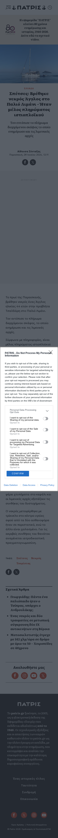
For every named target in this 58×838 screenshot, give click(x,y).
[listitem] (29, 411)
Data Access (29, 485)
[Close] (52, 353)
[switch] (45, 418)
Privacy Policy (47, 485)
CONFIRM (18, 473)
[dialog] (29, 419)
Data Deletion (11, 485)
